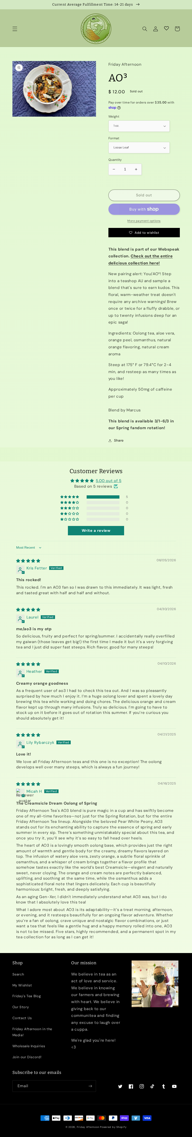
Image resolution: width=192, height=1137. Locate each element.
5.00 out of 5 (108, 480)
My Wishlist (22, 985)
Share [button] (119, 440)
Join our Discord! (27, 1057)
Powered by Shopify (113, 1127)
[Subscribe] (90, 1086)
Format (113, 138)
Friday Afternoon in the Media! (32, 1032)
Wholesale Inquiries (28, 1046)
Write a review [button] (96, 530)
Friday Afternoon (88, 1127)
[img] (28, 560)
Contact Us (22, 1018)
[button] (14, 28)
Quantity (115, 160)
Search (18, 974)
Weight (113, 116)
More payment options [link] (144, 221)
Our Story (20, 1007)
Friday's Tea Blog (26, 996)
